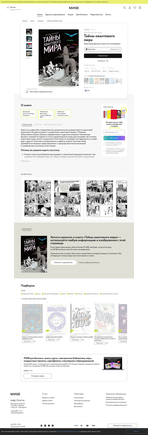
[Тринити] (102, 81)
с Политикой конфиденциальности (68, 432)
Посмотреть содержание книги (40, 91)
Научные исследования (51, 294)
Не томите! (114, 138)
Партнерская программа (82, 401)
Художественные (28, 294)
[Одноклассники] (49, 426)
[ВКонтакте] (45, 426)
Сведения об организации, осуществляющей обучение (115, 398)
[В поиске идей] (112, 81)
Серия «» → (95, 76)
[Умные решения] (91, 81)
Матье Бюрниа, (89, 32)
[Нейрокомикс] (107, 81)
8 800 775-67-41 (18, 401)
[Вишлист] (135, 7)
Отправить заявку (37, 376)
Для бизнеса (81, 14)
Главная (24, 21)
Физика (71, 294)
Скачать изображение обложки (89, 262)
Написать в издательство (63, 262)
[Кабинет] (129, 8)
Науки (64, 294)
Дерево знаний (47, 401)
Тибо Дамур (98, 32)
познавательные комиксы (110, 294)
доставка (12, 9)
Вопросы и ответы (48, 398)
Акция (70, 14)
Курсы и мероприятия (55, 14)
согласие (111, 142)
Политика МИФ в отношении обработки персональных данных (115, 151)
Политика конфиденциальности (116, 405)
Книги (40, 14)
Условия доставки (48, 404)
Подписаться (103, 56)
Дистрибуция (78, 404)
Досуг (39, 294)
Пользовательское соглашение (116, 402)
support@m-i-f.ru (16, 411)
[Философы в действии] (97, 81)
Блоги (108, 14)
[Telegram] (53, 426)
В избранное (101, 61)
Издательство (96, 14)
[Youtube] (41, 426)
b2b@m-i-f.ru (28, 371)
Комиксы (41, 21)
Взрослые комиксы (92, 294)
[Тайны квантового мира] (86, 81)
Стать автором (78, 398)
